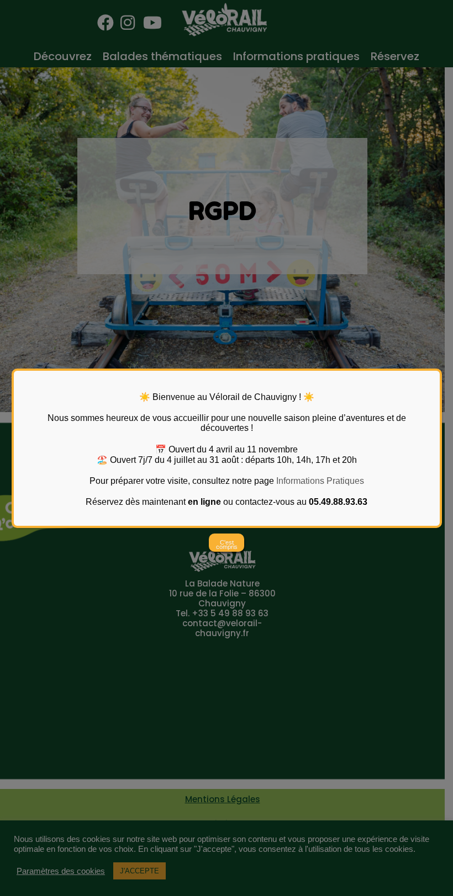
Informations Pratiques (320, 481)
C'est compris (227, 544)
